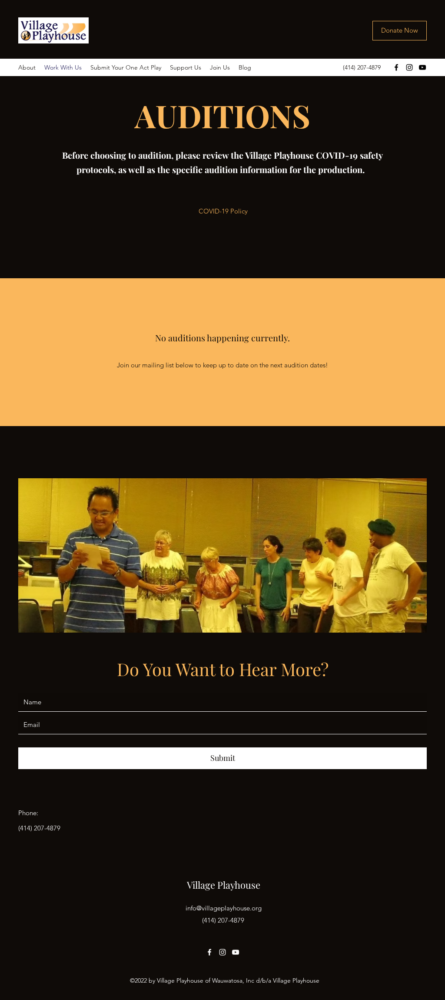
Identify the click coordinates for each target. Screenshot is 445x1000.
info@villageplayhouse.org (224, 908)
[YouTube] (422, 67)
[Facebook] (396, 67)
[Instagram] (409, 67)
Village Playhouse (223, 884)
